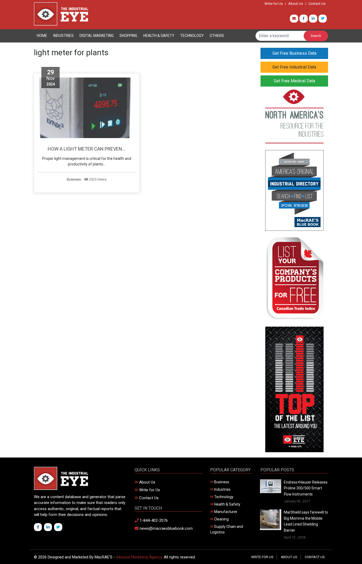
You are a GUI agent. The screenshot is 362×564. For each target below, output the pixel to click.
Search (316, 36)
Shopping (128, 35)
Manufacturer (225, 512)
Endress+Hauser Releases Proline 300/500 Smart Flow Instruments (306, 488)
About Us (295, 3)
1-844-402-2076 (153, 520)
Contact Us (316, 3)
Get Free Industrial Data (294, 67)
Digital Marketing (97, 35)
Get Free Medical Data (294, 80)
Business (74, 179)
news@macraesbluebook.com (166, 528)
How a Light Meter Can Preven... (86, 149)
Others (217, 35)
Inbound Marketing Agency (139, 557)
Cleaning (221, 519)
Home (42, 35)
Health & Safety (158, 35)
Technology (192, 35)
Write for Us (273, 3)
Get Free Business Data (294, 53)
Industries (63, 35)
